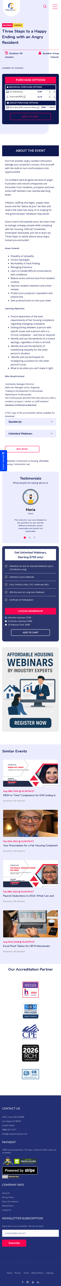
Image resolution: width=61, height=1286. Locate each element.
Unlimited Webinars (20, 433)
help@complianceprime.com (14, 1134)
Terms (26, 1273)
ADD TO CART (30, 116)
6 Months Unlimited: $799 (19, 617)
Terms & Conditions (10, 1201)
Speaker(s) (15, 421)
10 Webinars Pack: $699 (19, 624)
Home (9, 1273)
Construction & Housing (27, 461)
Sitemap (49, 1273)
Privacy (18, 1273)
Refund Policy (8, 1206)
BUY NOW (22, 449)
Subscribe (14, 1243)
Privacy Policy (8, 1197)
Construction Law (22, 464)
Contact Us (6, 1210)
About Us (6, 1193)
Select (52, 107)
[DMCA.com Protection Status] (10, 1176)
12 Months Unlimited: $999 (20, 621)
